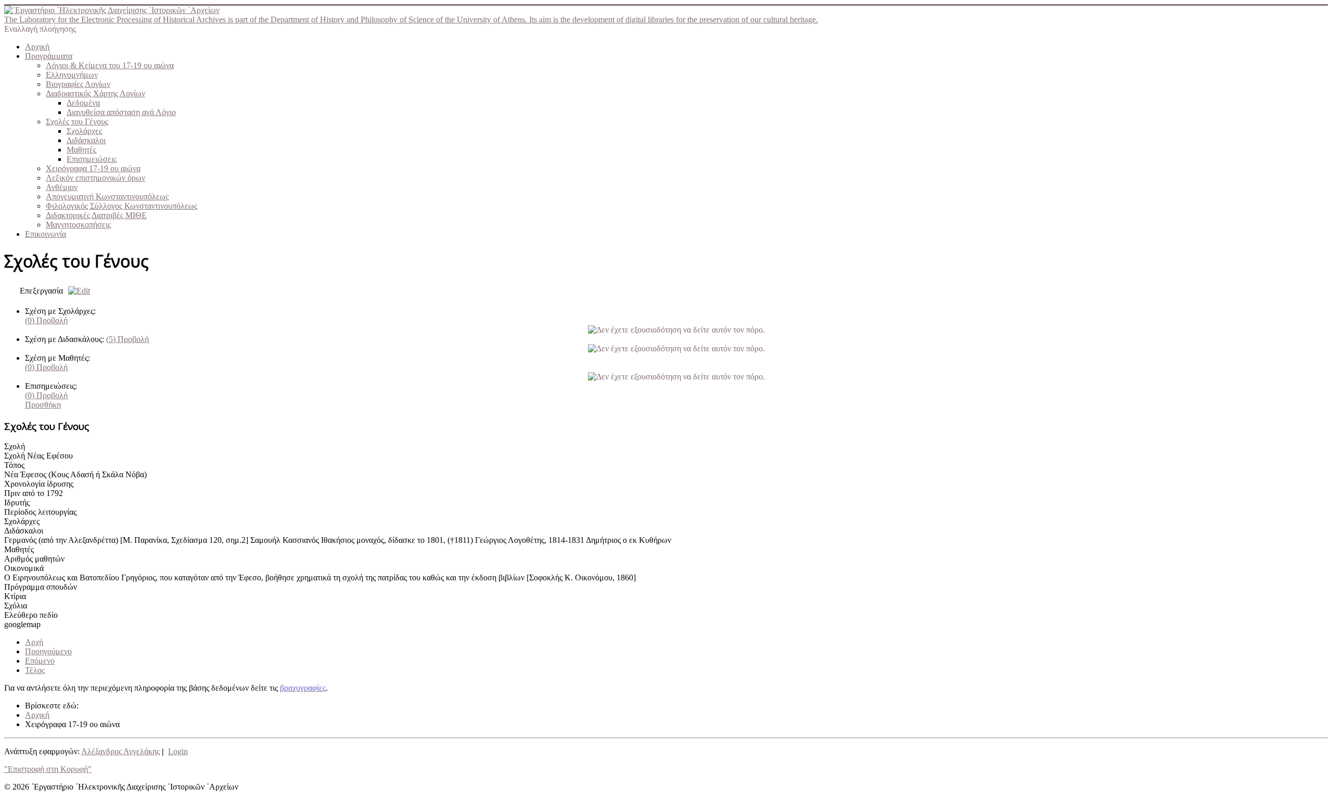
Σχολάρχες (84, 130)
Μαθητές (81, 149)
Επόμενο (40, 660)
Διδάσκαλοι (86, 140)
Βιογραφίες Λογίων (78, 84)
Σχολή (14, 446)
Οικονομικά (24, 568)
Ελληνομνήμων (72, 74)
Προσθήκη (43, 404)
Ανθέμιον (62, 187)
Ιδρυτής (17, 502)
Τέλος (35, 670)
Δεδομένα (83, 102)
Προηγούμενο (48, 651)
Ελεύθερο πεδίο (31, 615)
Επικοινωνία (45, 234)
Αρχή (34, 642)
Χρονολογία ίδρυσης (38, 483)
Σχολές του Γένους (77, 121)
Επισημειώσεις (92, 159)
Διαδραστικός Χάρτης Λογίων (95, 93)
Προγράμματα (48, 56)
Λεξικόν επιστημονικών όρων (95, 177)
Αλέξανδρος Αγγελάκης (120, 751)
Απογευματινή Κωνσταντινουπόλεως (107, 196)
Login (178, 751)
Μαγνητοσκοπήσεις (78, 224)
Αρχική (37, 46)
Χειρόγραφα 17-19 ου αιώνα (93, 168)
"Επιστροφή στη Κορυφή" (48, 769)
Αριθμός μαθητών (34, 558)
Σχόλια (15, 605)
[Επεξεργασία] (76, 290)
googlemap (22, 624)
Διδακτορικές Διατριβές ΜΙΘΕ (96, 215)
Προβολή (46, 320)
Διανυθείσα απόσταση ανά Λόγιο (121, 112)
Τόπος (14, 465)
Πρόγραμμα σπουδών (40, 586)
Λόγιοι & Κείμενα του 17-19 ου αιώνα (110, 65)
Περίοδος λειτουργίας (40, 511)
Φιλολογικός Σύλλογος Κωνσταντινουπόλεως (121, 205)
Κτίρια (15, 596)
